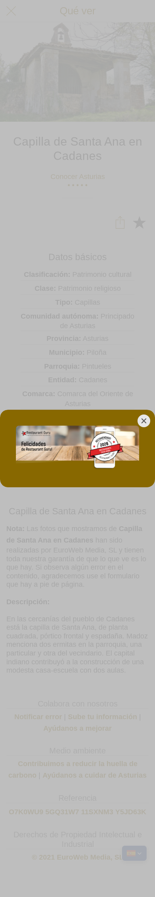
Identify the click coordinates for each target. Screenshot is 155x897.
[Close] (144, 420)
